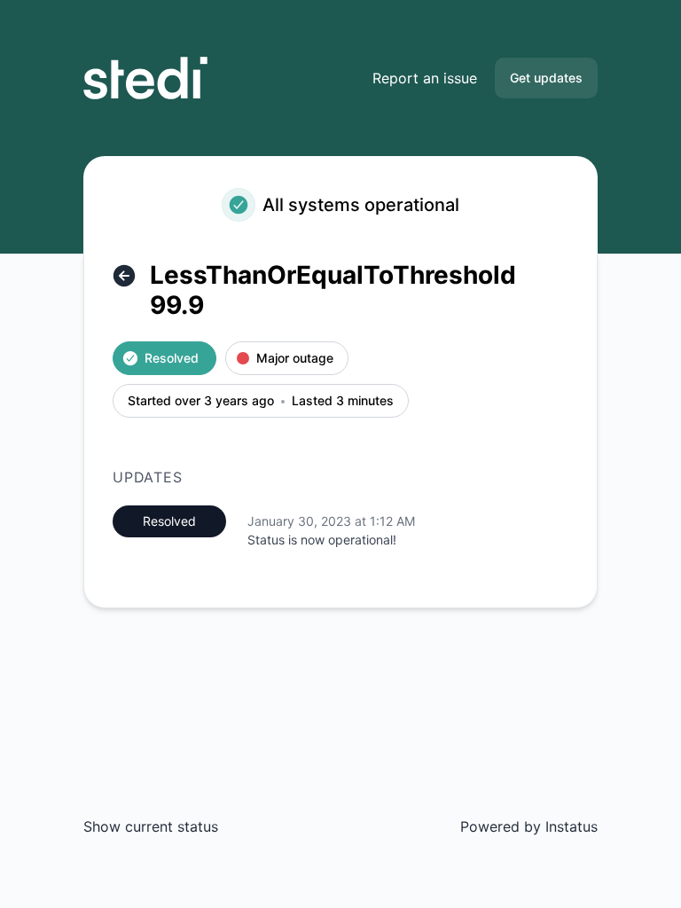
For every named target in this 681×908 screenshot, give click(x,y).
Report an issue (424, 78)
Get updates (546, 77)
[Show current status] (124, 275)
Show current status (150, 826)
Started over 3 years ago (201, 401)
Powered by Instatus (529, 826)
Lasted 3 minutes (343, 401)
